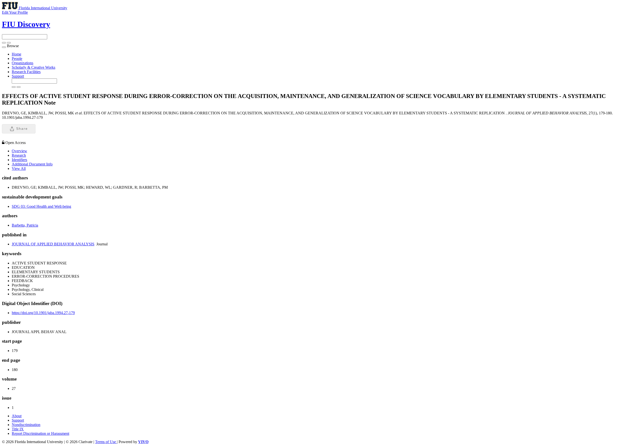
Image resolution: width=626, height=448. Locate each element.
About (17, 416)
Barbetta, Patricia (25, 225)
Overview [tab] (19, 151)
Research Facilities (26, 72)
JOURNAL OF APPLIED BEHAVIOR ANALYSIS (53, 244)
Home (16, 54)
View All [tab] (19, 168)
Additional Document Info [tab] (32, 164)
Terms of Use (106, 442)
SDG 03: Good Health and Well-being (41, 206)
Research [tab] (19, 155)
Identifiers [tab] (19, 160)
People (17, 58)
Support (18, 76)
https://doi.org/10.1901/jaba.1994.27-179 (43, 313)
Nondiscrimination (26, 425)
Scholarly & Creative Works (33, 67)
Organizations (22, 63)
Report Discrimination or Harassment (40, 433)
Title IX (18, 429)
